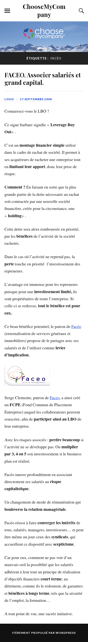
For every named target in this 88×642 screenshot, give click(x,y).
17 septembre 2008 (36, 99)
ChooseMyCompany (44, 10)
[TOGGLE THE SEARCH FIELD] (81, 10)
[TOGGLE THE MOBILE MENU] (7, 10)
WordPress (66, 632)
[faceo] (27, 384)
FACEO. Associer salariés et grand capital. (42, 78)
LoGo (9, 99)
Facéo (76, 326)
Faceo (55, 397)
